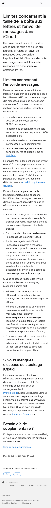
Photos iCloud (10, 392)
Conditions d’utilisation (10, 503)
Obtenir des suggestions (16, 447)
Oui (7, 474)
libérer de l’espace (21, 414)
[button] (40, 3)
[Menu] (47, 3)
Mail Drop (11, 155)
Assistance (13, 482)
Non (17, 474)
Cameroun (6, 496)
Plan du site (26, 503)
